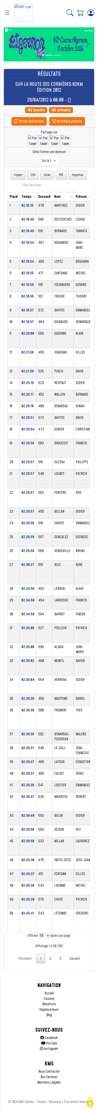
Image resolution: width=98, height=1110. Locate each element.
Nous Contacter (49, 1071)
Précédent (25, 958)
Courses (49, 998)
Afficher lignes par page (49, 935)
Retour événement (31, 121)
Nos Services (49, 1076)
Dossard (44, 196)
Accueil (49, 993)
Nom (57, 196)
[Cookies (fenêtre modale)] (90, 1102)
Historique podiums (69, 121)
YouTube (51, 1043)
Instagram (50, 1048)
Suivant (75, 958)
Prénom (81, 196)
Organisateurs (49, 1009)
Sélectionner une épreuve (49, 151)
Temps (26, 196)
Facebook (51, 1037)
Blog (49, 1015)
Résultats (49, 1004)
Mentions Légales (49, 1082)
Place (14, 196)
